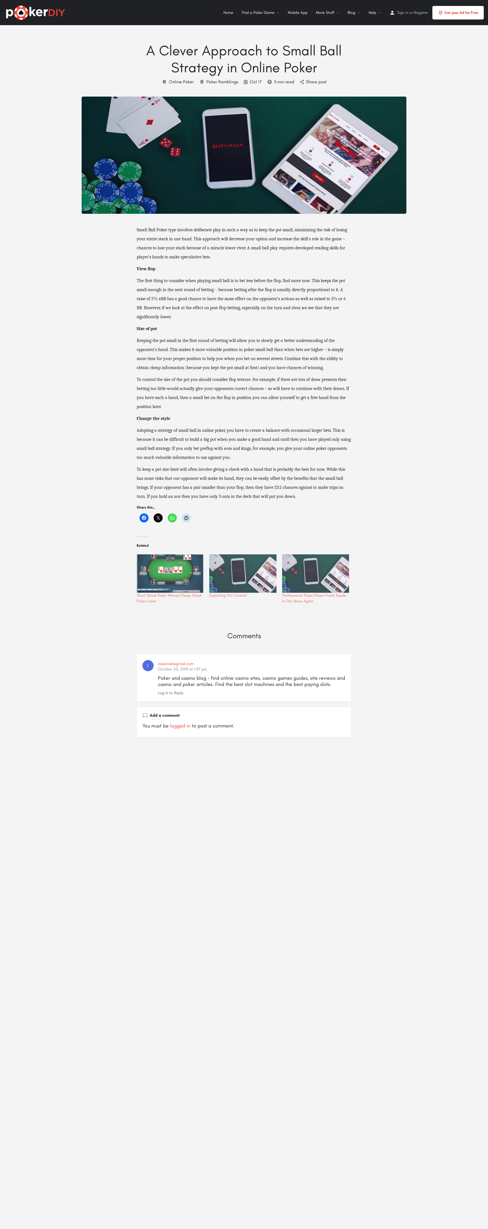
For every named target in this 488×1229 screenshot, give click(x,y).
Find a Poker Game (258, 12)
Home (228, 12)
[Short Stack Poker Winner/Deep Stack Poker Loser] (170, 573)
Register (421, 12)
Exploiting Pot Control (228, 595)
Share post (316, 81)
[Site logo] (36, 12)
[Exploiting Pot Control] (242, 573)
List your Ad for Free (461, 12)
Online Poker (181, 81)
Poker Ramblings (222, 81)
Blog (351, 12)
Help (372, 12)
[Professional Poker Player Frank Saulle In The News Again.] (315, 573)
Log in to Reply (170, 692)
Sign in (402, 12)
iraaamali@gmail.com (176, 663)
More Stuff (325, 12)
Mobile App (298, 12)
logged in (180, 726)
